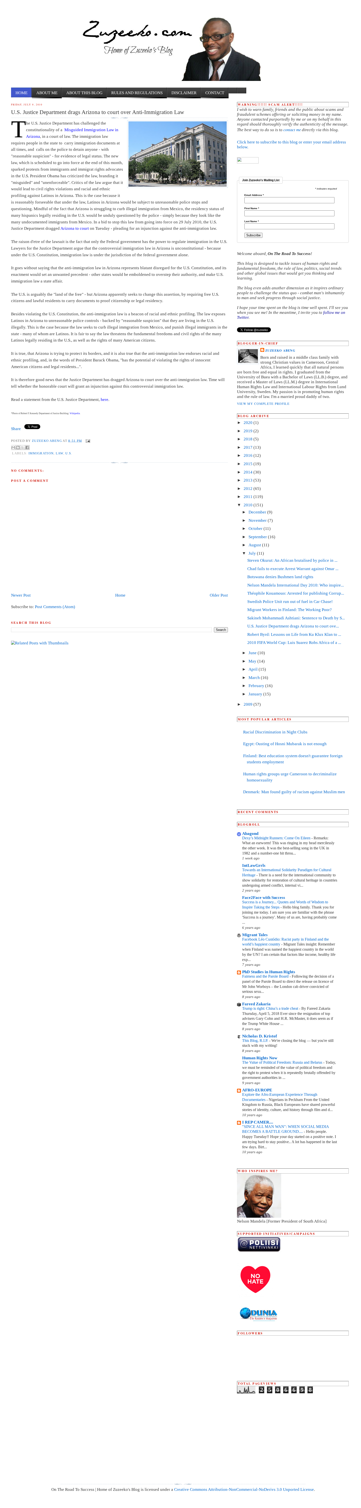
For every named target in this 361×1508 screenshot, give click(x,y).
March (255, 677)
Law (59, 453)
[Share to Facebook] (27, 447)
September (258, 537)
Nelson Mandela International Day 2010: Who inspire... (295, 585)
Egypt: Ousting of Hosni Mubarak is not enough (285, 743)
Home (21, 92)
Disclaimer (183, 92)
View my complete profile (263, 403)
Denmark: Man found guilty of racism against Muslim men (294, 792)
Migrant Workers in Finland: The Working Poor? (289, 609)
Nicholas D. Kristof (259, 1036)
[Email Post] (87, 440)
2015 (248, 463)
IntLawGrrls (253, 865)
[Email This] (13, 447)
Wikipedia (75, 413)
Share (16, 428)
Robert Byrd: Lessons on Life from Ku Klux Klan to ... (294, 634)
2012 (248, 488)
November (258, 520)
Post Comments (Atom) (55, 606)
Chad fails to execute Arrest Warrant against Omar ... (292, 568)
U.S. (68, 453)
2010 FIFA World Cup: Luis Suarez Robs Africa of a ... (294, 642)
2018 (248, 439)
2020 (248, 422)
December (258, 512)
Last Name (251, 221)
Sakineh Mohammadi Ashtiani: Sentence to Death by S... (296, 618)
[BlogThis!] (17, 447)
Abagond (250, 833)
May (253, 661)
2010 (248, 505)
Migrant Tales (255, 935)
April (254, 669)
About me (46, 92)
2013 (248, 480)
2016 (248, 455)
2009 (248, 704)
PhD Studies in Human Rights (268, 972)
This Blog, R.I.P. (255, 1040)
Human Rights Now (259, 1058)
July (253, 553)
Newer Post (21, 595)
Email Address (254, 195)
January (256, 694)
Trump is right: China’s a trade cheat (270, 1008)
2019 (248, 431)
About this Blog (84, 92)
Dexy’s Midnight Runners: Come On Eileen (276, 838)
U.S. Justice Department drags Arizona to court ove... (293, 626)
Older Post (219, 595)
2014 (248, 472)
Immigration (41, 453)
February (257, 685)
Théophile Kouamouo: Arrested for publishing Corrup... (295, 593)
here (104, 399)
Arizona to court (74, 228)
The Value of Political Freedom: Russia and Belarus (282, 1062)
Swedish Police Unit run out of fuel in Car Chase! (290, 601)
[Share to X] (22, 447)
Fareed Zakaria (256, 1004)
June (253, 653)
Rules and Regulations (137, 92)
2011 (248, 496)
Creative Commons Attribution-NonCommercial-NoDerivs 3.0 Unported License (244, 1489)
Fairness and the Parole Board (266, 976)
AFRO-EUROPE (257, 1090)
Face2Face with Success (263, 897)
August (255, 545)
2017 (248, 447)
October (256, 528)
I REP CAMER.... (257, 1122)
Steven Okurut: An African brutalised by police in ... (292, 560)
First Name (251, 208)
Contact (214, 92)
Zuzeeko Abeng (47, 440)
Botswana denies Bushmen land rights (280, 577)
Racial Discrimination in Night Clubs (275, 732)
